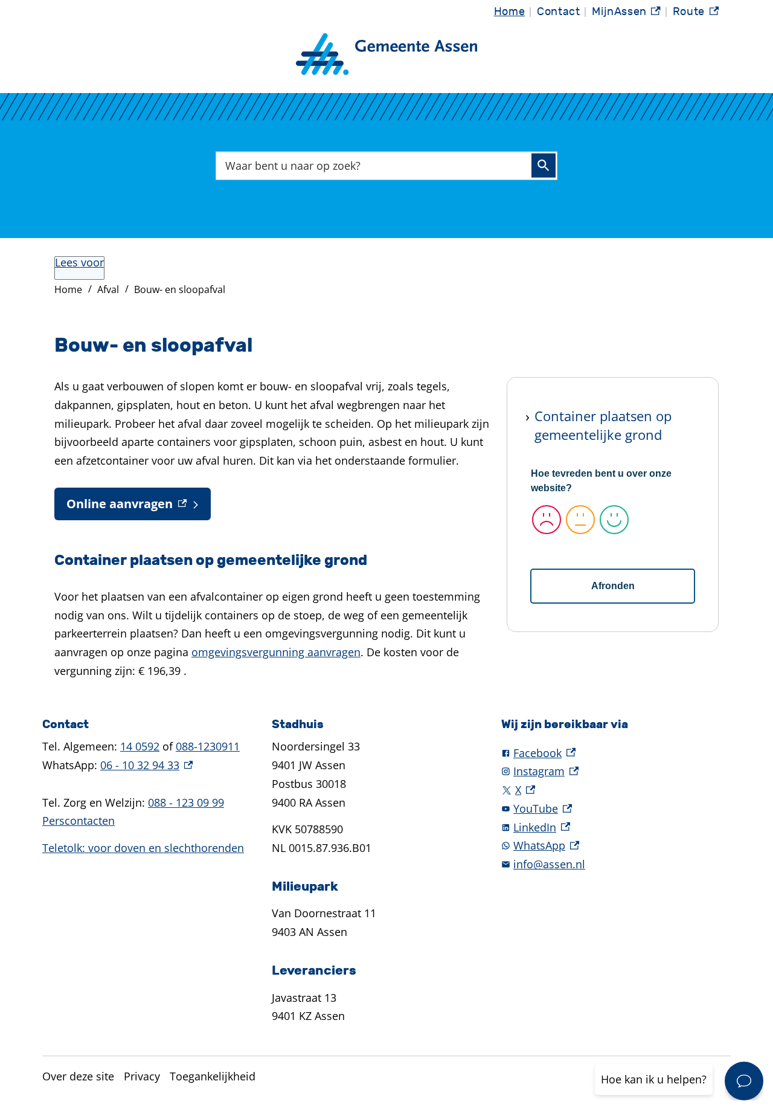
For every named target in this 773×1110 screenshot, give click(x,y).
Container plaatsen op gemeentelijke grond (603, 425)
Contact (558, 11)
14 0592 (139, 746)
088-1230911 (208, 746)
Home (509, 11)
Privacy (142, 1076)
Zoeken (543, 165)
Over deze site (78, 1076)
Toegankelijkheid (212, 1076)
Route (696, 14)
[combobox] (386, 165)
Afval (108, 289)
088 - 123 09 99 (186, 802)
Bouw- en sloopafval (179, 289)
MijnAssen (626, 14)
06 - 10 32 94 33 (146, 765)
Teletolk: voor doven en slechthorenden (143, 848)
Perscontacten (78, 820)
